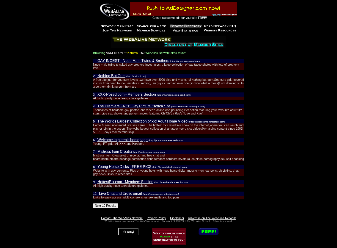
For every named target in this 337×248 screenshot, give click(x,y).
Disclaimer (177, 218)
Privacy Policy (156, 218)
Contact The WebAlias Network (122, 218)
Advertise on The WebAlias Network (212, 218)
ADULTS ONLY (116, 53)
